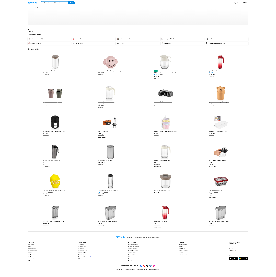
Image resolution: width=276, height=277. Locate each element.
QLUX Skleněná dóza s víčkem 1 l (51, 71)
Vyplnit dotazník (232, 250)
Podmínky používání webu (153, 269)
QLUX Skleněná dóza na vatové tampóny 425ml (54, 131)
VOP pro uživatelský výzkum (84, 259)
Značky (34, 7)
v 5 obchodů (46, 74)
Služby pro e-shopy (132, 249)
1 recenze (161, 74)
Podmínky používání (32, 249)
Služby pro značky (132, 253)
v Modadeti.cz (157, 164)
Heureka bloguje (31, 255)
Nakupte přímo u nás (82, 251)
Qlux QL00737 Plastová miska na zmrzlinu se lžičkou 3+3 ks (166, 131)
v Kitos (44, 164)
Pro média (30, 253)
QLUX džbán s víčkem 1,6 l (215, 71)
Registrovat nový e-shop (133, 246)
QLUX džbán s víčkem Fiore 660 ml (106, 102)
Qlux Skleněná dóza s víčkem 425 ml (162, 190)
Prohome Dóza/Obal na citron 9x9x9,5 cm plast (54, 190)
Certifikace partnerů (183, 251)
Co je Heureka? (31, 244)
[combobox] (55, 2)
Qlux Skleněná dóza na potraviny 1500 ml (108, 190)
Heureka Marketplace (133, 251)
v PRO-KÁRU (101, 135)
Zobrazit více (30, 31)
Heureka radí (81, 249)
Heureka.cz (30, 7)
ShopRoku (181, 246)
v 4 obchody (101, 74)
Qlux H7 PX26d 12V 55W (103, 131)
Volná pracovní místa (32, 251)
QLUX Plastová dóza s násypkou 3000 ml (107, 221)
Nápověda (130, 261)
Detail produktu (101, 137)
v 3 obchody (211, 76)
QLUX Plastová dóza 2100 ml (105, 161)
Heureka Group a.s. (131, 269)
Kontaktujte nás (232, 243)
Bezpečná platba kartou (83, 257)
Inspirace (181, 253)
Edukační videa (131, 259)
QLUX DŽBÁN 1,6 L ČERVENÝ (160, 221)
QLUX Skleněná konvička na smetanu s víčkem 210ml (166, 73)
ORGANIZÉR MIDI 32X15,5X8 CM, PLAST (218, 131)
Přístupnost (30, 261)
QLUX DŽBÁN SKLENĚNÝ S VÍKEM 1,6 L (218, 161)
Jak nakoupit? (81, 244)
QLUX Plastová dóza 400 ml (215, 190)
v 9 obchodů (211, 135)
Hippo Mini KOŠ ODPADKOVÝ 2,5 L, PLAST (52, 102)
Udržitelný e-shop (183, 255)
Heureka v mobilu (82, 246)
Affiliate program (132, 257)
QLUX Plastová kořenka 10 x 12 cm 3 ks (163, 102)
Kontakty (30, 246)
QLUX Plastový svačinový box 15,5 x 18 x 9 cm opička (110, 71)
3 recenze (216, 73)
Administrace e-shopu (133, 244)
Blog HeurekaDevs (32, 257)
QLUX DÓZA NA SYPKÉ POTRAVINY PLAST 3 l (219, 221)
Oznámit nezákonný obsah (33, 259)
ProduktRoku (182, 249)
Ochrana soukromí (82, 255)
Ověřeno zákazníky (183, 244)
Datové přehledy (132, 255)
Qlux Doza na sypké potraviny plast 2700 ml (53, 221)
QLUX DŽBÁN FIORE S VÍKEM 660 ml (162, 161)
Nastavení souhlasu (82, 253)
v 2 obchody (46, 106)
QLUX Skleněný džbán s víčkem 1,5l (51, 161)
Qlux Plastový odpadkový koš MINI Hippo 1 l (219, 102)
